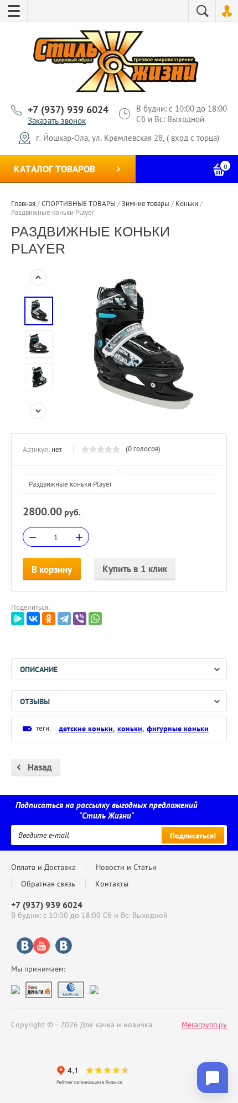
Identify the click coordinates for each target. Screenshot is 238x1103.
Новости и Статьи (126, 867)
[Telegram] (64, 618)
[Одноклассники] (48, 618)
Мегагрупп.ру (204, 1025)
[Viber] (79, 618)
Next (38, 411)
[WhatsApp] (95, 618)
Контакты (111, 884)
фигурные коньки (178, 728)
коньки (129, 728)
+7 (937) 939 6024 (68, 109)
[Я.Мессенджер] (17, 618)
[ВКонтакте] (33, 618)
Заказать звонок (57, 120)
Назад (40, 767)
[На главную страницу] (116, 63)
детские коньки (86, 728)
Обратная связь (48, 884)
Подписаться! (193, 836)
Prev (38, 277)
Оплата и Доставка (43, 867)
